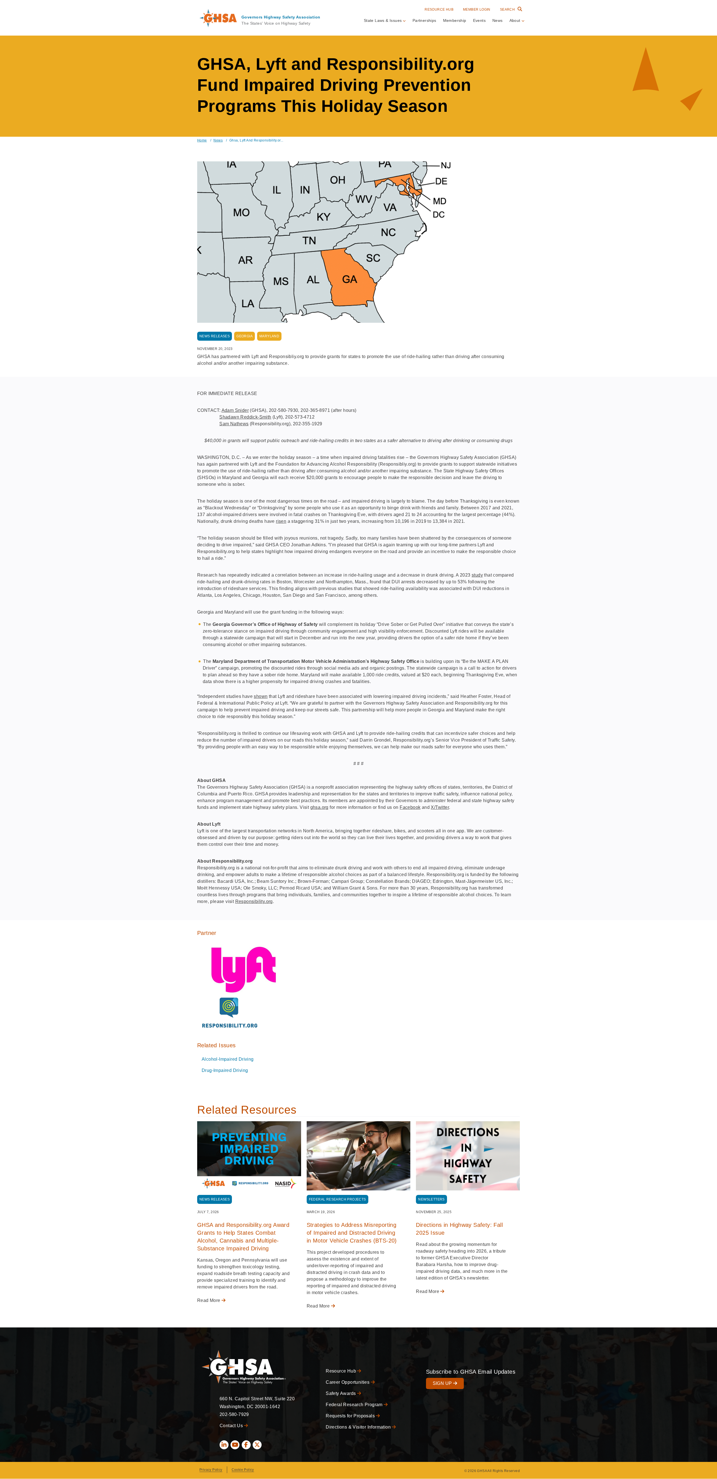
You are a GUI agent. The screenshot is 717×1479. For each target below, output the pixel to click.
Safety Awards (341, 1393)
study (477, 575)
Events (479, 20)
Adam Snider (235, 410)
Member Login (476, 9)
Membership (454, 20)
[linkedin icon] (224, 1444)
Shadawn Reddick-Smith (245, 417)
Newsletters (431, 1199)
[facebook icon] (246, 1444)
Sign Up (443, 1383)
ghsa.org (319, 807)
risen (281, 521)
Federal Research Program (355, 1404)
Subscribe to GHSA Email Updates (470, 1372)
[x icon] (257, 1444)
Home (202, 140)
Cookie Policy (243, 1470)
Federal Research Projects (337, 1199)
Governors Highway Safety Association (280, 17)
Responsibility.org (254, 901)
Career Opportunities (348, 1382)
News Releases (214, 336)
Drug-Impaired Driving (225, 1070)
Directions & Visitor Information (359, 1427)
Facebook (410, 807)
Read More (209, 1300)
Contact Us (232, 1425)
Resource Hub (439, 9)
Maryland (269, 336)
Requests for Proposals (351, 1415)
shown (260, 696)
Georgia (244, 336)
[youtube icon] (235, 1444)
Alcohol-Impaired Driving (228, 1059)
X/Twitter (440, 807)
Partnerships (424, 20)
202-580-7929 (234, 1414)
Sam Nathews (233, 423)
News (497, 20)
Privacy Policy (210, 1470)
